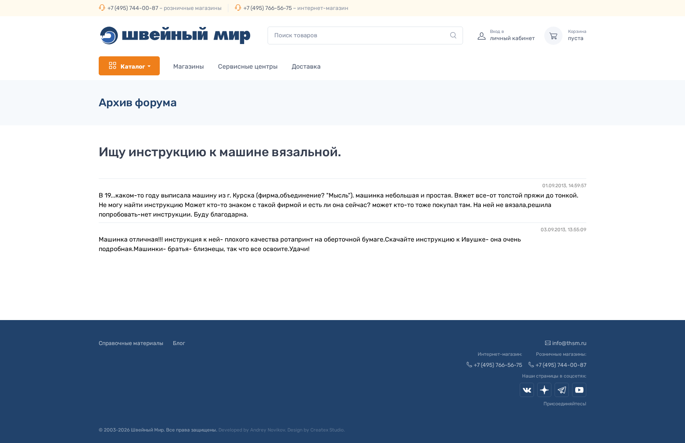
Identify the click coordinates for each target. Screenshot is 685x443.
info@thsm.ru (569, 343)
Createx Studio (327, 430)
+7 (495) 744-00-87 (132, 8)
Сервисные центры (247, 66)
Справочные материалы (131, 343)
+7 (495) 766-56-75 (267, 8)
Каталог (133, 66)
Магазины (188, 66)
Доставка (306, 66)
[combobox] (365, 35)
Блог (179, 343)
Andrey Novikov (267, 430)
